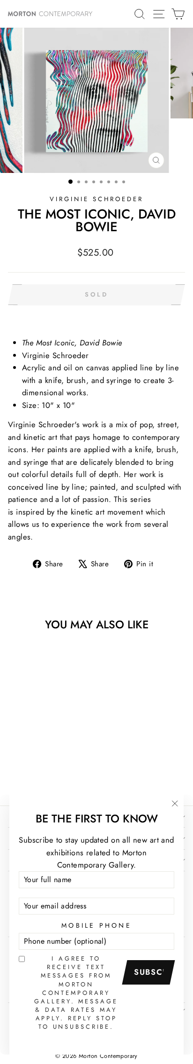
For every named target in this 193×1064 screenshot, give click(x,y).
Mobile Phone (96, 925)
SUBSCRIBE (152, 972)
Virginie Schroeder (96, 199)
